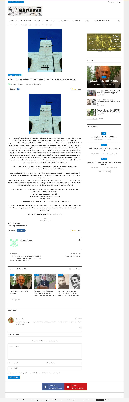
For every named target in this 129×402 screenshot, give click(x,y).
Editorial (28, 21)
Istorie (88, 21)
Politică (45, 21)
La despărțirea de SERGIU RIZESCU (104, 81)
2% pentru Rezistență (102, 21)
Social (53, 21)
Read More (108, 400)
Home (11, 21)
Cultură (19, 21)
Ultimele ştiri (77, 21)
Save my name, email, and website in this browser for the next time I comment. (35, 373)
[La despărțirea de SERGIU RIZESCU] (21, 281)
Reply (80, 327)
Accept (100, 400)
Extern (37, 21)
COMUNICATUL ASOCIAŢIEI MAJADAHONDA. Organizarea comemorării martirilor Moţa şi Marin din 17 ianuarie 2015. (25, 258)
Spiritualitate (64, 21)
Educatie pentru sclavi (72, 256)
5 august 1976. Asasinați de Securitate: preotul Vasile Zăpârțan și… (108, 101)
